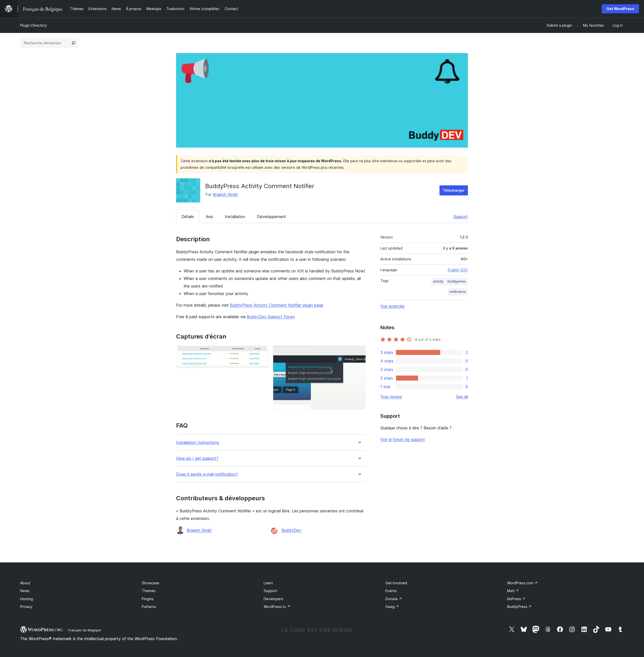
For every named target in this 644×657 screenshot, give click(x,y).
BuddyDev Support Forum (271, 316)
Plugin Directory (33, 25)
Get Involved (396, 583)
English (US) (458, 270)
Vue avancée (392, 306)
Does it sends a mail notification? (207, 474)
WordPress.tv (277, 606)
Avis (209, 216)
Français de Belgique (84, 630)
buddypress (457, 281)
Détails (187, 216)
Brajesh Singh (225, 194)
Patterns (149, 606)
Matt (513, 591)
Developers (273, 599)
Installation (235, 216)
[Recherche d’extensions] (73, 43)
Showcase (150, 583)
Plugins (148, 599)
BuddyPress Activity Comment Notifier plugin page (276, 305)
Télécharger (454, 190)
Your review (391, 396)
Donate (393, 599)
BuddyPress (519, 606)
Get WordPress (620, 9)
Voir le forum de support (402, 439)
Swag (392, 606)
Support (460, 216)
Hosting (26, 599)
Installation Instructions (197, 442)
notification (458, 292)
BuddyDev (291, 530)
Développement (271, 216)
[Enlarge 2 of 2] (358, 352)
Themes (148, 591)
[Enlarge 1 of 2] (262, 352)
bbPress (516, 599)
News (24, 591)
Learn (268, 583)
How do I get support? (197, 458)
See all (462, 396)
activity (438, 281)
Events (391, 591)
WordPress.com (522, 583)
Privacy (26, 606)
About (25, 583)
